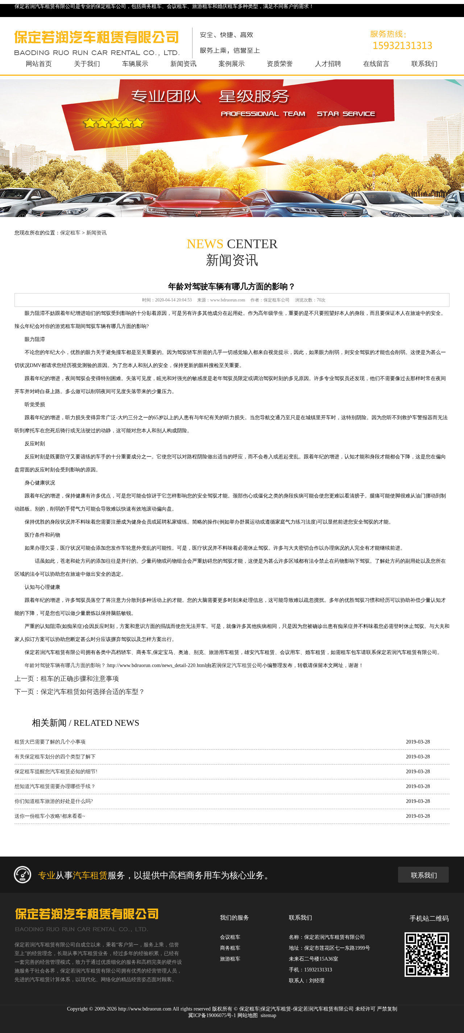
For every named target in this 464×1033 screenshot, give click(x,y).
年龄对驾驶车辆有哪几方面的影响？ (65, 665)
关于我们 (87, 63)
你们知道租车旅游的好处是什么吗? (53, 801)
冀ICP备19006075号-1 (212, 1015)
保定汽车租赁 (236, 665)
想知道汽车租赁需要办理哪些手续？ (55, 786)
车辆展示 (135, 63)
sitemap (268, 1015)
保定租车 (70, 233)
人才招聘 (328, 63)
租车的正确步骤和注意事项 (80, 678)
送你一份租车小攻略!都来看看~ (49, 816)
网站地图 (247, 1015)
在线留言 (376, 63)
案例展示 (232, 63)
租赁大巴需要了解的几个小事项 (50, 742)
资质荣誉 (280, 63)
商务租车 (230, 948)
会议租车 (230, 937)
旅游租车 (230, 959)
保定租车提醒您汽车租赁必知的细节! (56, 771)
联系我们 (424, 63)
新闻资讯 (183, 63)
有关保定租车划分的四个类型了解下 (55, 756)
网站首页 (39, 63)
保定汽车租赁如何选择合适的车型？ (93, 691)
